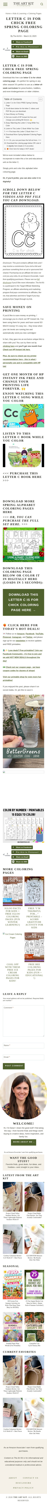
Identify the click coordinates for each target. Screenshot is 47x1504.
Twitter (29, 637)
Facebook (30, 634)
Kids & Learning (19, 13)
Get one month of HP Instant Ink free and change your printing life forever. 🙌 (21, 118)
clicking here (8, 346)
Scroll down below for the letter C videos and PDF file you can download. (22, 109)
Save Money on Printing (15, 114)
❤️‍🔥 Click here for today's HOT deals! (20, 149)
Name (7, 1045)
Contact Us (30, 1478)
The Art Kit (17, 36)
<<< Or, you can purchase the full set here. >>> (23, 140)
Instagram (16, 637)
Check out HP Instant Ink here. (16, 350)
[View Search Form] (41, 4)
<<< (21, 520)
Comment (8, 1008)
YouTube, (39, 634)
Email (7, 1057)
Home (8, 13)
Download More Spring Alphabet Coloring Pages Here (24, 135)
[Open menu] (6, 4)
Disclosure (23, 1483)
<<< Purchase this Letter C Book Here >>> (22, 131)
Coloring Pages (34, 13)
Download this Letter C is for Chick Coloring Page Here (23, 602)
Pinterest (7, 637)
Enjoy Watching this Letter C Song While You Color (22, 124)
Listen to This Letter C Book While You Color (22, 128)
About (13, 1478)
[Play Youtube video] (23, 415)
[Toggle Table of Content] (39, 99)
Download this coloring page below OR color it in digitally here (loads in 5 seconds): (24, 144)
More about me (23, 1142)
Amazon (21, 634)
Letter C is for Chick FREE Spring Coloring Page (22, 104)
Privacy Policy (23, 1488)
